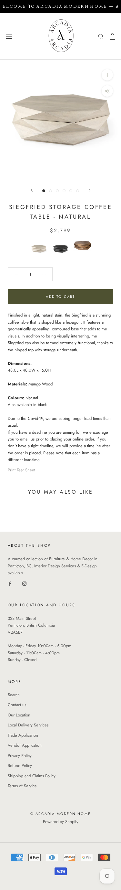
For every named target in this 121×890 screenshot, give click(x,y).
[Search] (101, 36)
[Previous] (32, 190)
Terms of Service (22, 786)
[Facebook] (10, 583)
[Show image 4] (64, 190)
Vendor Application (25, 745)
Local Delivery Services (28, 725)
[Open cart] (112, 36)
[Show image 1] (43, 190)
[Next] (90, 190)
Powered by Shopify (60, 822)
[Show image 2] (50, 190)
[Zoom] (107, 74)
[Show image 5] (70, 190)
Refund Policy (20, 765)
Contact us (17, 705)
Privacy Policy (20, 756)
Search (14, 695)
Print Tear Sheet (21, 470)
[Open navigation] (9, 36)
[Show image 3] (57, 190)
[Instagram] (24, 583)
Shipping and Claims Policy (31, 776)
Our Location (19, 715)
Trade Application (23, 735)
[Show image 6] (77, 190)
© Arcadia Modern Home (60, 813)
